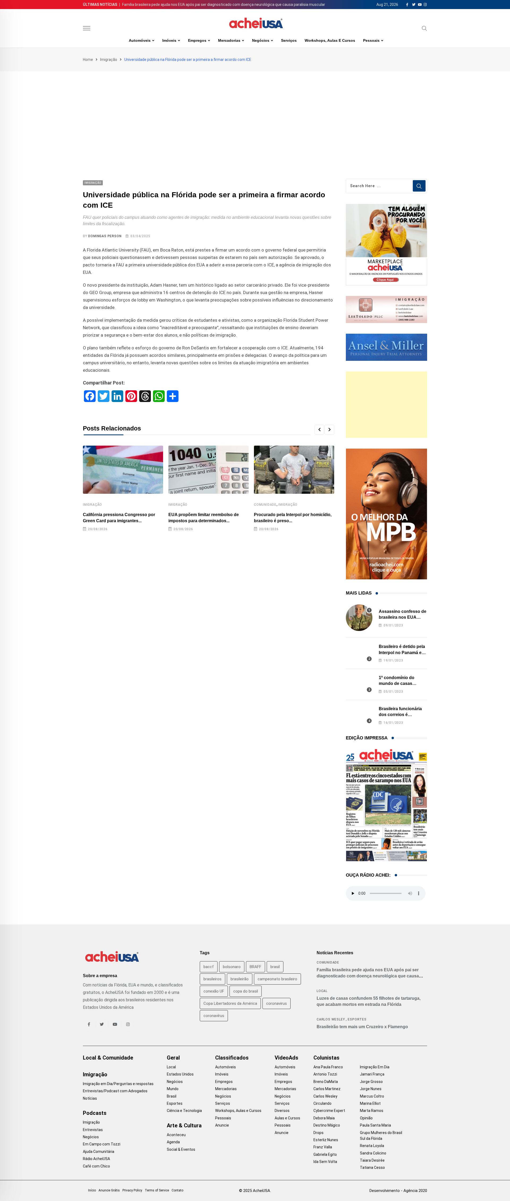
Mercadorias (229, 40)
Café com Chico (96, 1166)
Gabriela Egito (325, 1154)
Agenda (173, 1142)
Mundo (172, 1089)
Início (92, 1190)
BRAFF (255, 966)
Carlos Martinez (327, 1089)
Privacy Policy (132, 1190)
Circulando (322, 1103)
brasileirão (240, 979)
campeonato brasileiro (277, 979)
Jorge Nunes (370, 1089)
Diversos (282, 1110)
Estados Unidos (180, 1074)
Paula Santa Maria (375, 1125)
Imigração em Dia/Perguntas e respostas (118, 1084)
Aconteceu (176, 1135)
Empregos (197, 40)
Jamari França (372, 1074)
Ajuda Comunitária (98, 1151)
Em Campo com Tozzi (101, 1144)
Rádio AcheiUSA (96, 1159)
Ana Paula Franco (328, 1067)
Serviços (289, 40)
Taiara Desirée (372, 1160)
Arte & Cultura (184, 1125)
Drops (318, 1133)
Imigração (108, 59)
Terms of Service (157, 1190)
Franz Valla (322, 1147)
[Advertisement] (255, 111)
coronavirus (276, 1003)
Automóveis (140, 40)
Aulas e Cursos (287, 1118)
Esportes (357, 1019)
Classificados (232, 1057)
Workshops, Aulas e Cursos (330, 40)
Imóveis (169, 40)
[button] (319, 429)
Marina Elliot (370, 1103)
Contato (177, 1190)
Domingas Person (104, 236)
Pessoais (371, 40)
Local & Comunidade (108, 1057)
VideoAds (286, 1057)
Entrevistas (93, 1130)
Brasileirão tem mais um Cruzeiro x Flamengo (362, 1026)
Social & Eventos (181, 1149)
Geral (173, 1057)
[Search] (424, 28)
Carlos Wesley (331, 1019)
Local (322, 991)
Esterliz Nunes (325, 1140)
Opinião (366, 1118)
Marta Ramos (371, 1110)
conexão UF (213, 991)
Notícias (90, 1098)
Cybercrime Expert (329, 1110)
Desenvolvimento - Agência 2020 (398, 1190)
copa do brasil (245, 991)
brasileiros (212, 979)
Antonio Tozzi (325, 1074)
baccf (208, 966)
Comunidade (265, 505)
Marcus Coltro (372, 1096)
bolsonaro (232, 966)
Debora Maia (324, 1118)
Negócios (260, 40)
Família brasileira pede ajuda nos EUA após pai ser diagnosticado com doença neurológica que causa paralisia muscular (223, 4)
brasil (275, 966)
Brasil (171, 1096)
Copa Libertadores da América (230, 1003)
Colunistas (326, 1057)
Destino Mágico (326, 1125)
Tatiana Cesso (372, 1167)
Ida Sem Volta (325, 1162)
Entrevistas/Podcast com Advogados (115, 1091)
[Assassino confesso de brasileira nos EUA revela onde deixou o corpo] (359, 617)
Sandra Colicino (373, 1153)
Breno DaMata (325, 1081)
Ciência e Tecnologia (184, 1110)
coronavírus (213, 1015)
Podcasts (95, 1113)
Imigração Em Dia (374, 1067)
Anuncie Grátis (109, 1190)
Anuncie (222, 1125)
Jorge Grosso (371, 1081)
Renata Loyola (372, 1146)
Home (88, 59)
